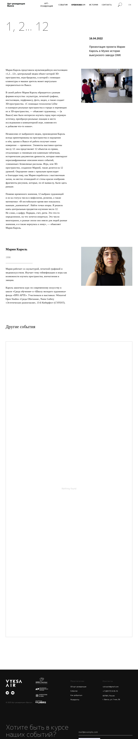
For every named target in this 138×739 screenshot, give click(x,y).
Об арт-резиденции (78, 686)
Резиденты (74, 699)
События (73, 691)
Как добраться (76, 695)
